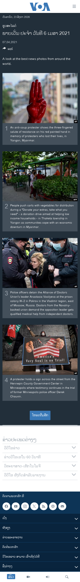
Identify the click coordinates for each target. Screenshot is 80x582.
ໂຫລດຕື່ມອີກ (40, 415)
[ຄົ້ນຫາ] (67, 577)
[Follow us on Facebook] (6, 506)
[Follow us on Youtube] (15, 506)
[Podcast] (53, 506)
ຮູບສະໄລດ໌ (9, 26)
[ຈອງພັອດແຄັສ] (62, 506)
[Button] (8, 49)
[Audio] (47, 577)
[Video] (28, 577)
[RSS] (44, 506)
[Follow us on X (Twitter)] (34, 506)
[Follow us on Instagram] (25, 506)
